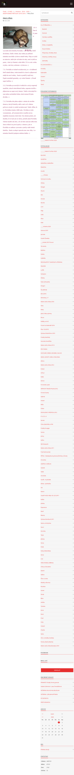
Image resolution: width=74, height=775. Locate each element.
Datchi (42, 571)
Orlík (42, 214)
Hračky (44, 41)
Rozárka (43, 586)
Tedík (42, 472)
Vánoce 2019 (44, 230)
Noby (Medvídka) (46, 551)
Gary (42, 305)
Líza (42, 559)
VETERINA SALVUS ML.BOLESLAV (50, 690)
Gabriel (43, 396)
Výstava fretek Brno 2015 (48, 333)
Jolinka (43, 503)
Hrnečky (43, 68)
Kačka (42, 499)
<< (42, 714)
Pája (42, 211)
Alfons (42, 361)
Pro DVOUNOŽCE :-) (46, 65)
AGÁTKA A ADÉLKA (46, 464)
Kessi (42, 614)
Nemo (42, 491)
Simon (42, 381)
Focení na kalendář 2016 (48, 325)
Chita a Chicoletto (46, 567)
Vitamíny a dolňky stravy (49, 57)
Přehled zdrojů (45, 749)
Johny (42, 436)
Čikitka (43, 278)
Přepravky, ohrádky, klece (49, 53)
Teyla (42, 535)
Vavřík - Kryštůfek (46, 480)
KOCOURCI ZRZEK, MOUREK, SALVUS (51, 353)
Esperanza (44, 507)
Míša (42, 404)
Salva (42, 634)
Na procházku (46, 49)
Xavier (42, 590)
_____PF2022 (44, 175)
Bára (42, 598)
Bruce (42, 317)
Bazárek (44, 29)
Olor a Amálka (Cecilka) (47, 638)
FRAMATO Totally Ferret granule (50, 682)
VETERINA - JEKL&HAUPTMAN (49, 694)
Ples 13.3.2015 (45, 329)
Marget (43, 187)
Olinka (42, 183)
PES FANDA (44, 349)
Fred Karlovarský (45, 452)
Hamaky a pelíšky (47, 37)
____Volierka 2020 (46, 226)
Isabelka (43, 258)
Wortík (43, 203)
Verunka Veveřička (46, 341)
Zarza (42, 555)
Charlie (43, 630)
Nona (42, 543)
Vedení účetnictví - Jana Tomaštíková (51, 686)
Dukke (42, 254)
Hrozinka (43, 460)
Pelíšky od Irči (45, 321)
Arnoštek (43, 476)
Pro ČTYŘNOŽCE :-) (46, 25)
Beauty (43, 515)
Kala (42, 222)
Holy (42, 622)
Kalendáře (44, 72)
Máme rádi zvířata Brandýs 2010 (50, 646)
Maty (42, 309)
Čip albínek (44, 290)
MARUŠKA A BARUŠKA (47, 163)
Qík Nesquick (44, 444)
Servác (43, 420)
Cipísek (43, 468)
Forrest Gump (45, 392)
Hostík (43, 171)
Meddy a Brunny (45, 582)
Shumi (42, 191)
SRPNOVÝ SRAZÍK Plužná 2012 (49, 389)
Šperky (43, 80)
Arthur (43, 373)
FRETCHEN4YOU (45, 702)
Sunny (42, 432)
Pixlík (42, 547)
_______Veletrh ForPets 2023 (49, 140)
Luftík (42, 270)
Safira (42, 440)
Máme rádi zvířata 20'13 (47, 345)
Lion (42, 207)
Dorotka (43, 531)
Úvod (4, 11)
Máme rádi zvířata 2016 (47, 301)
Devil (42, 511)
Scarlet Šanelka (45, 238)
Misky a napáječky (47, 45)
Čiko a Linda (44, 578)
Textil (42, 84)
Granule (44, 33)
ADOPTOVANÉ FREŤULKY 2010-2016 (14, 13)
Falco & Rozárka (45, 282)
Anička (43, 602)
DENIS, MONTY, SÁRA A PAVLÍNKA (50, 357)
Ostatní (43, 76)
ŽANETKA (43, 167)
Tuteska (43, 606)
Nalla (42, 377)
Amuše (43, 199)
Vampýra (43, 274)
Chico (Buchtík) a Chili (47, 424)
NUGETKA (43, 159)
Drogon (43, 286)
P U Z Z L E (44, 416)
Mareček (43, 266)
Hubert (43, 626)
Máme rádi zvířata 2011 (47, 448)
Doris (42, 610)
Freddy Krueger (45, 428)
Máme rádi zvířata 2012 (47, 365)
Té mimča (43, 246)
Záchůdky (45, 61)
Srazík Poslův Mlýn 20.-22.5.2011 (50, 495)
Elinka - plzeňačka (46, 483)
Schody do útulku (46, 179)
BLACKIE (43, 155)
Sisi (42, 487)
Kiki (42, 195)
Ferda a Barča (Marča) (47, 642)
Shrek (42, 594)
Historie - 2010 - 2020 (22, 11)
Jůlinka (43, 539)
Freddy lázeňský (45, 337)
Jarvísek (43, 234)
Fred (42, 618)
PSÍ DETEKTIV (44, 698)
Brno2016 (43, 294)
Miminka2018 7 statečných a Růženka (51, 262)
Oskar (42, 408)
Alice (42, 218)
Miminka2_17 (44, 298)
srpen (52, 714)
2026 (52, 717)
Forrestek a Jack (45, 385)
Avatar (43, 400)
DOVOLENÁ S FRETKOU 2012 (49, 412)
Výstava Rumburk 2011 (47, 519)
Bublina (43, 250)
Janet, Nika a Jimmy (46, 313)
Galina (42, 574)
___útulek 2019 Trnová (47, 242)
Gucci (42, 527)
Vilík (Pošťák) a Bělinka (47, 563)
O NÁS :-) (11, 11)
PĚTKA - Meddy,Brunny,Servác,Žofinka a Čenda (54, 456)
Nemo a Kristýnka (46, 523)
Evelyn (43, 369)
